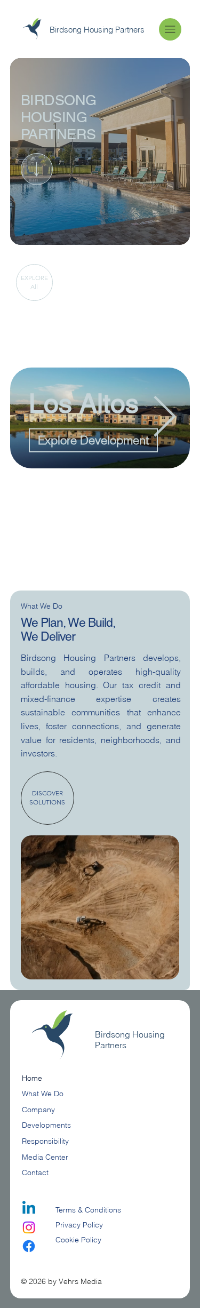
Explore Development (93, 440)
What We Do (42, 1093)
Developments (46, 1125)
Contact (35, 1172)
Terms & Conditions (89, 1210)
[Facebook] (29, 1246)
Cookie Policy (78, 1240)
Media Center (45, 1157)
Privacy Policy (79, 1225)
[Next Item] (164, 418)
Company (38, 1109)
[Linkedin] (29, 1209)
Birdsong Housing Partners (97, 30)
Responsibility (45, 1141)
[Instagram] (29, 1227)
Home (32, 1078)
